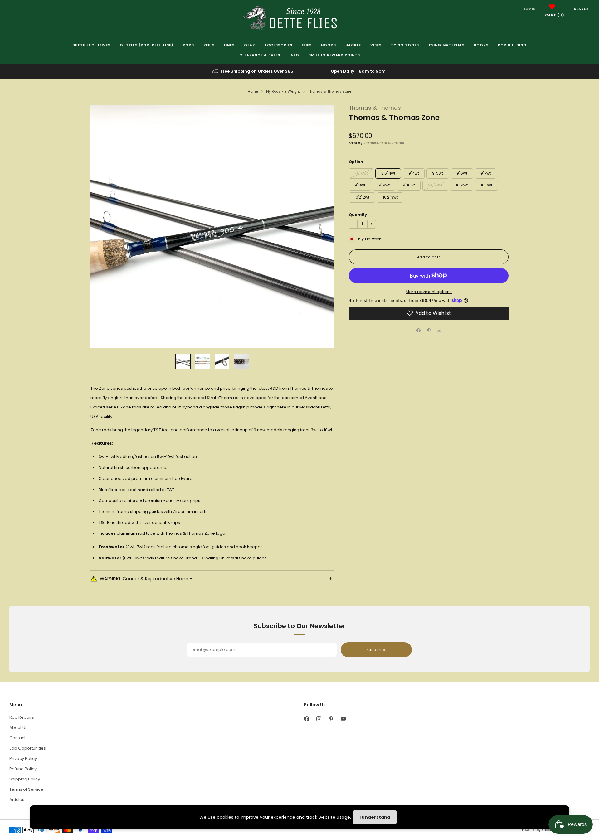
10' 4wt (462, 185)
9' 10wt (409, 185)
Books (481, 44)
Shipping (356, 142)
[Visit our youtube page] (343, 719)
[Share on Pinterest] (429, 330)
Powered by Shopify (538, 830)
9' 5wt (437, 173)
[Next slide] (321, 226)
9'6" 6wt (435, 185)
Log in (530, 9)
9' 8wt (359, 185)
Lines (229, 44)
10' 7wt (486, 185)
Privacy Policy (23, 758)
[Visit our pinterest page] (331, 719)
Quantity (358, 214)
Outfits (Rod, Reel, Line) (146, 44)
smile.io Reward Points (334, 54)
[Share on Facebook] (419, 330)
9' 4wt (413, 173)
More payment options (429, 291)
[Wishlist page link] (552, 7)
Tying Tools (405, 44)
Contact (17, 738)
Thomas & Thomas (375, 108)
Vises (376, 44)
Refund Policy (23, 769)
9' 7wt (485, 173)
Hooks (328, 44)
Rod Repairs (21, 717)
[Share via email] (439, 330)
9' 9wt (384, 185)
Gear (249, 44)
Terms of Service (26, 789)
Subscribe (376, 649)
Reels (209, 44)
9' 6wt (461, 173)
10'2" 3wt (390, 197)
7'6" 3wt (361, 173)
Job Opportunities (27, 748)
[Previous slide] (102, 226)
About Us (18, 728)
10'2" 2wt (361, 197)
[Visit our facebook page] (306, 719)
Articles (16, 800)
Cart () (554, 14)
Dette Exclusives (91, 44)
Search (582, 8)
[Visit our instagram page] (319, 719)
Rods (188, 44)
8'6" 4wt (388, 173)
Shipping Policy (24, 779)
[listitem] (253, 71)
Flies (307, 44)
